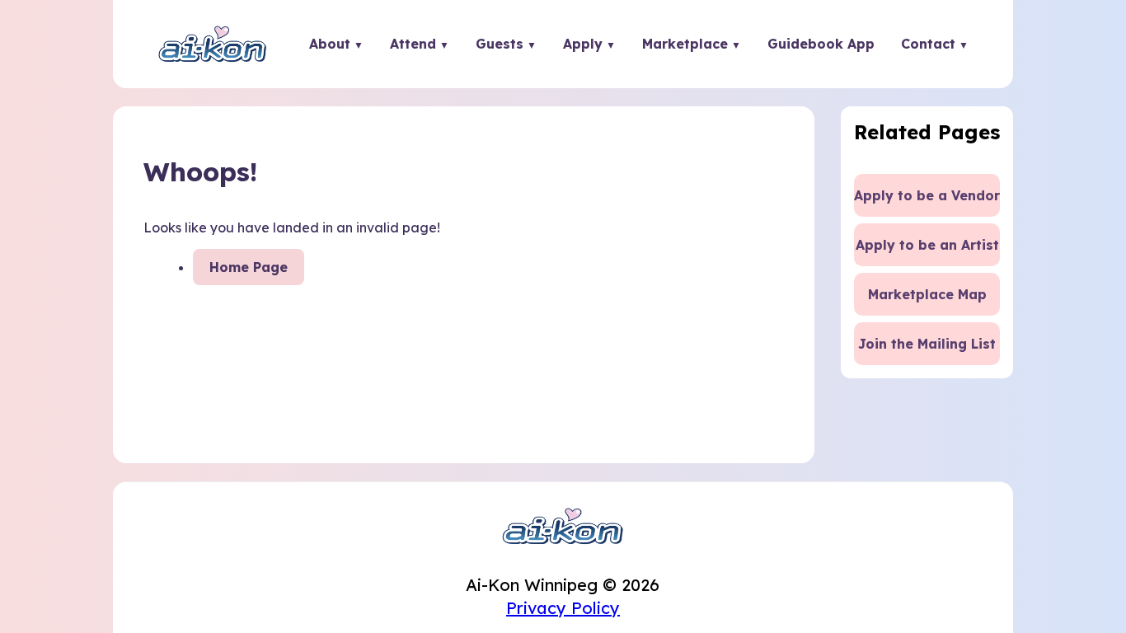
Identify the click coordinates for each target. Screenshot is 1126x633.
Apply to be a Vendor (927, 195)
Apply (583, 43)
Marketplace (685, 43)
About (329, 43)
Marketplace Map (927, 294)
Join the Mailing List (927, 343)
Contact (928, 43)
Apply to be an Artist (927, 245)
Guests (499, 43)
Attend (413, 43)
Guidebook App (821, 43)
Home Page (248, 267)
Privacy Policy (563, 608)
